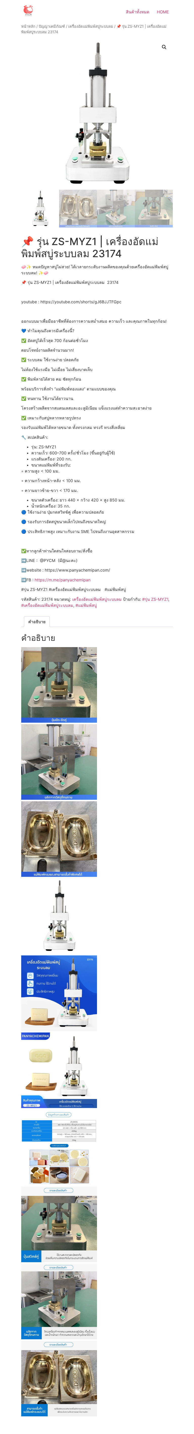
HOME (163, 11)
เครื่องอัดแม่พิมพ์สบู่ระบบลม (90, 26)
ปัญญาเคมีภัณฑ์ (52, 26)
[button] (164, 47)
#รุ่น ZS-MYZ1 (155, 599)
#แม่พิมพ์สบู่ (86, 605)
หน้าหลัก (28, 26)
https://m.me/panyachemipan (62, 579)
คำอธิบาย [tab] (36, 621)
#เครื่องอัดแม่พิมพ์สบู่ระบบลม (47, 605)
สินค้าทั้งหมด (137, 11)
